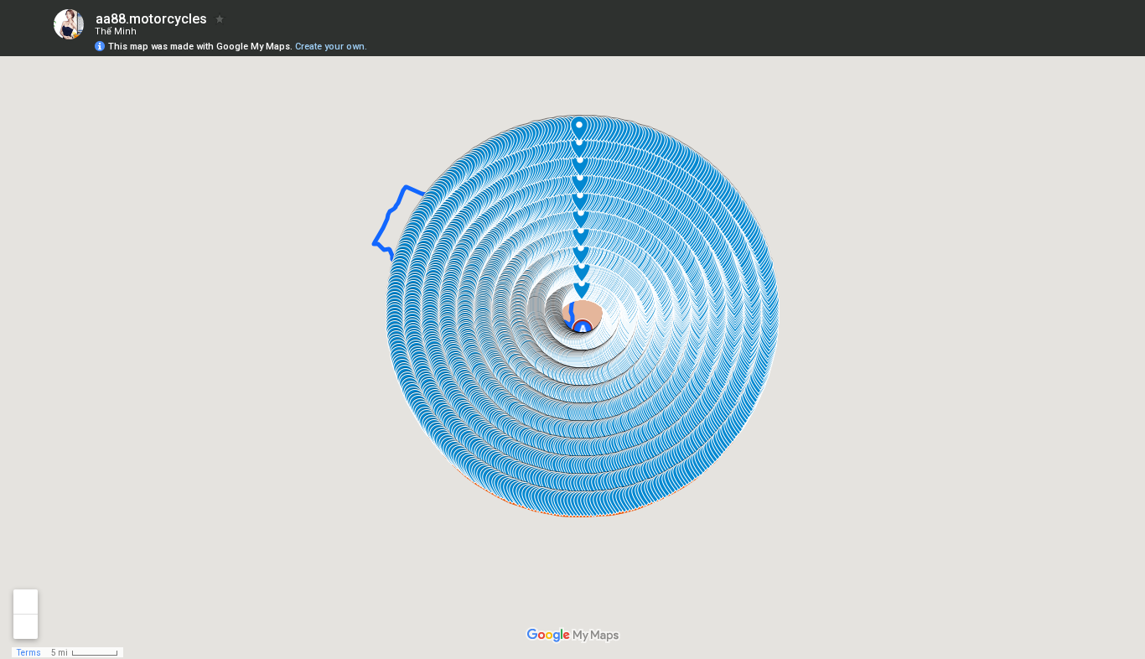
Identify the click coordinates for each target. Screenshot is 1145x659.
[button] (1065, 38)
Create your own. (331, 46)
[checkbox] (220, 19)
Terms (29, 652)
